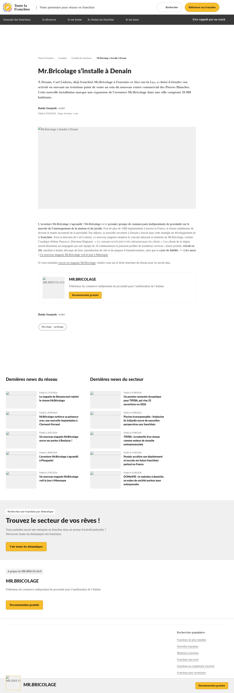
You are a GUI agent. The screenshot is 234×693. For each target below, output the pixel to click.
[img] (34, 19)
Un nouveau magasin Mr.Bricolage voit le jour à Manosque (74, 254)
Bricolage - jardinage (52, 326)
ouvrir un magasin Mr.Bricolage (77, 262)
